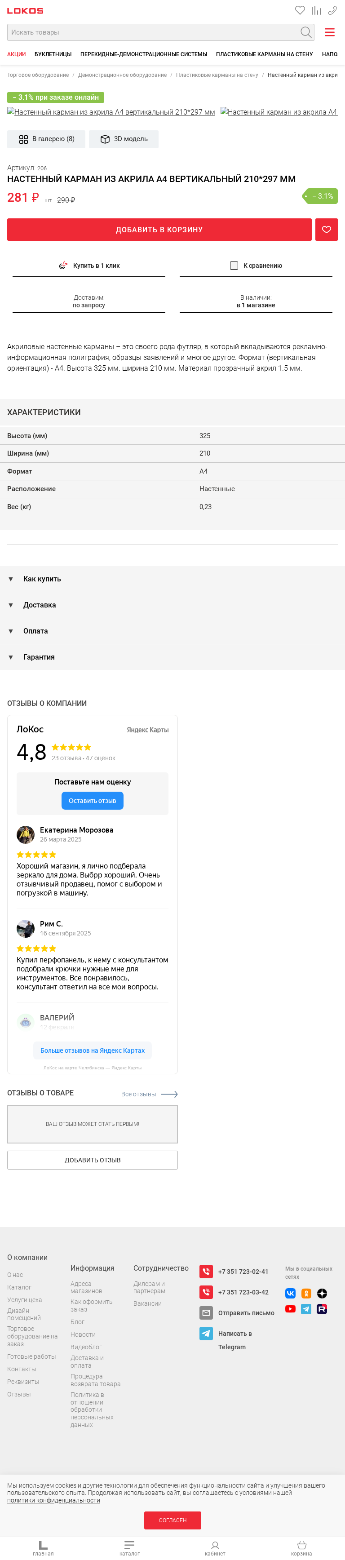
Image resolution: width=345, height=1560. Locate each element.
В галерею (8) (53, 139)
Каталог (19, 1287)
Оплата (35, 631)
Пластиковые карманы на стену (264, 54)
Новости (83, 1334)
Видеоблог (86, 1347)
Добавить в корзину (159, 230)
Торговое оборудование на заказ (32, 1336)
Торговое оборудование (38, 75)
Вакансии (147, 1303)
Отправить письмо (246, 1312)
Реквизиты (23, 1381)
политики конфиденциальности (53, 1500)
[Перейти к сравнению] (316, 10)
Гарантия (38, 657)
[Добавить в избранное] (326, 229)
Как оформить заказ (92, 1305)
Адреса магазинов (86, 1287)
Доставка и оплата (87, 1361)
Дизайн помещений (24, 1314)
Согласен (172, 1520)
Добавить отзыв (93, 1160)
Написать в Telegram (235, 1335)
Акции (16, 54)
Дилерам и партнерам (149, 1287)
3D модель (131, 139)
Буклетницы (53, 54)
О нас (15, 1274)
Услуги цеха (24, 1299)
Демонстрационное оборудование (122, 75)
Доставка (39, 605)
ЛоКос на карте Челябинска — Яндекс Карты (93, 1067)
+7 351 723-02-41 (243, 1271)
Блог (77, 1321)
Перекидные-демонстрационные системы (143, 54)
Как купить (41, 579)
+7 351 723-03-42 (332, 9)
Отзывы (19, 1394)
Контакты (21, 1369)
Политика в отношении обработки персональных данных (92, 1409)
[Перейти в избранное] (300, 10)
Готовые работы (31, 1356)
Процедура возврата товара (96, 1380)
